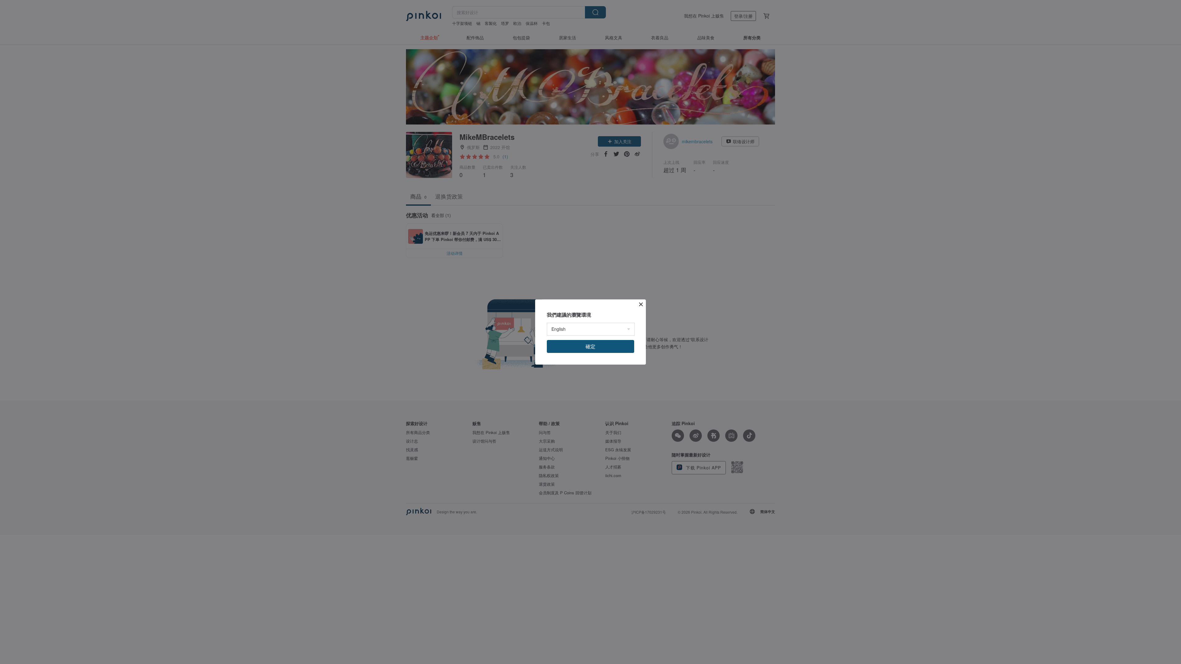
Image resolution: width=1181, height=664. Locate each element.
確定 (590, 346)
